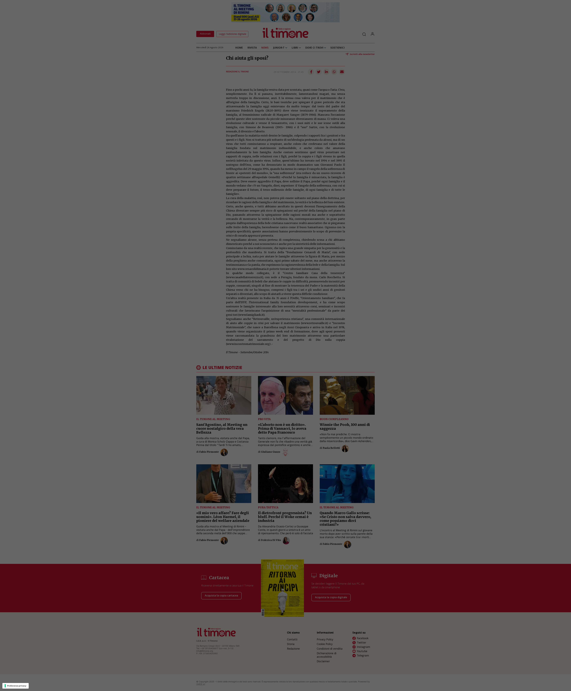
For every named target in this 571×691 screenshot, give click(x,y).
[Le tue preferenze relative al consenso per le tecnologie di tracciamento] (15, 686)
